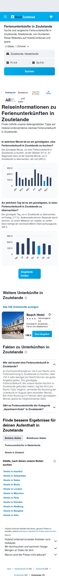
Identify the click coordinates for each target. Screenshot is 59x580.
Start (9, 568)
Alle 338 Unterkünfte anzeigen (21, 307)
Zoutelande (19, 575)
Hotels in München (13, 493)
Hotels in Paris (11, 497)
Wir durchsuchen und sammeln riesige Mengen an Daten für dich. (26, 548)
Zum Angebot (42, 334)
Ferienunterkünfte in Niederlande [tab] (22, 445)
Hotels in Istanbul (12, 471)
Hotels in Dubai (11, 480)
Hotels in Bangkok (13, 510)
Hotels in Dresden (13, 502)
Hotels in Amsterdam (14, 475)
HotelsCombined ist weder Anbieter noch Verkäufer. (28, 541)
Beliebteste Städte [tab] (36, 438)
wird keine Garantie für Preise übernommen (37, 531)
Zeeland (39, 568)
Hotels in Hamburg (13, 506)
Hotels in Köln (11, 515)
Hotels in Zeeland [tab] (14, 452)
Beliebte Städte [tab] (13, 438)
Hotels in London (12, 488)
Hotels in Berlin (11, 484)
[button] (5, 16)
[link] (29, 274)
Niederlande (20, 568)
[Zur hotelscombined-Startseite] (23, 16)
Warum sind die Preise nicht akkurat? (25, 554)
